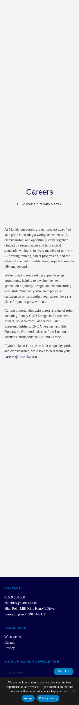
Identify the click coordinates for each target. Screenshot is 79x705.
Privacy (9, 648)
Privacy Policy (48, 698)
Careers (9, 642)
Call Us (66, 42)
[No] (73, 691)
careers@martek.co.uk (21, 356)
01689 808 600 (14, 597)
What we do (12, 637)
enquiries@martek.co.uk (20, 603)
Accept (28, 698)
